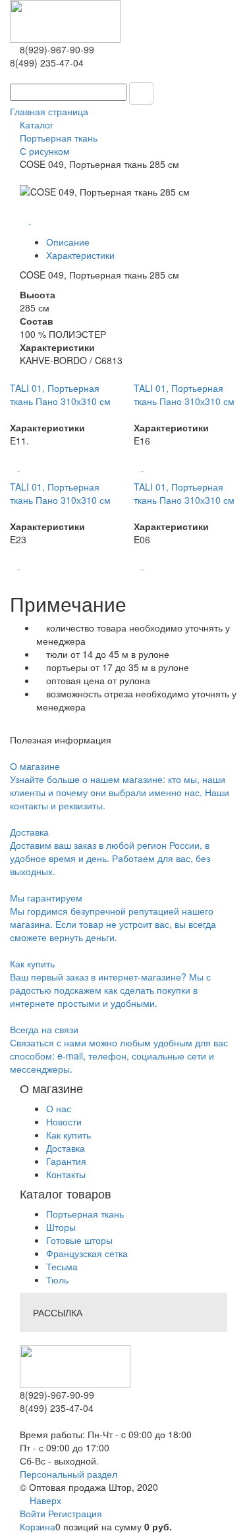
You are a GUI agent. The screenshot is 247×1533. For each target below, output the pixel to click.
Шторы (61, 1226)
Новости (64, 1121)
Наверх (44, 1500)
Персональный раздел (68, 1473)
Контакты (66, 1174)
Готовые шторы (79, 1240)
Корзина (37, 1526)
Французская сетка (87, 1253)
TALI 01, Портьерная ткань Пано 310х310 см (60, 394)
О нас (58, 1108)
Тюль (57, 1279)
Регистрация (75, 1513)
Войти (34, 1513)
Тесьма (62, 1266)
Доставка (65, 1147)
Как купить (68, 1134)
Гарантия (66, 1161)
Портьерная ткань (85, 1213)
